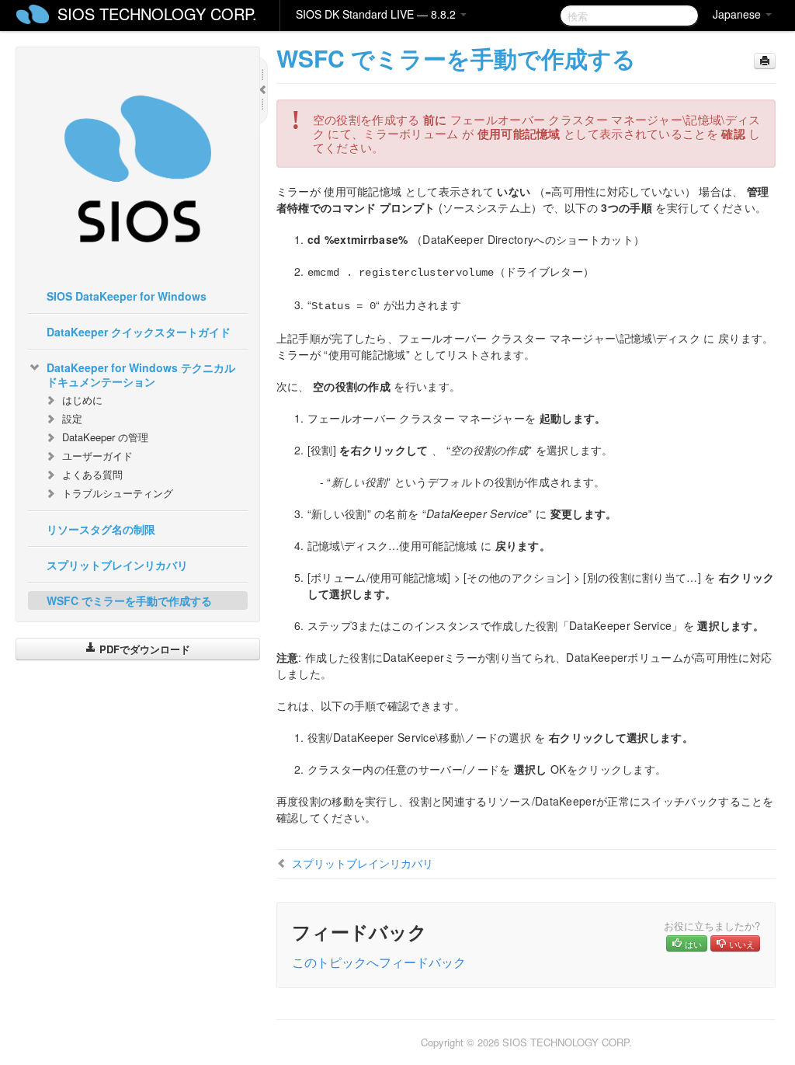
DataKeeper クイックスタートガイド (139, 331)
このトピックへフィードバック (379, 962)
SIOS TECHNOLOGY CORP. (157, 13)
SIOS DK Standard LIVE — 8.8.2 (377, 14)
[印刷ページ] (765, 61)
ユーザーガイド (97, 455)
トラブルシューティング (117, 493)
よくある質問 (92, 474)
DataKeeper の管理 (105, 437)
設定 (72, 418)
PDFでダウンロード (143, 649)
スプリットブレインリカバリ (117, 565)
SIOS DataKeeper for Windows (127, 296)
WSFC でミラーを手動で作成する (129, 600)
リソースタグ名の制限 (101, 529)
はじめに (82, 399)
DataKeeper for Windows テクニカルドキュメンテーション (141, 374)
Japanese (738, 14)
